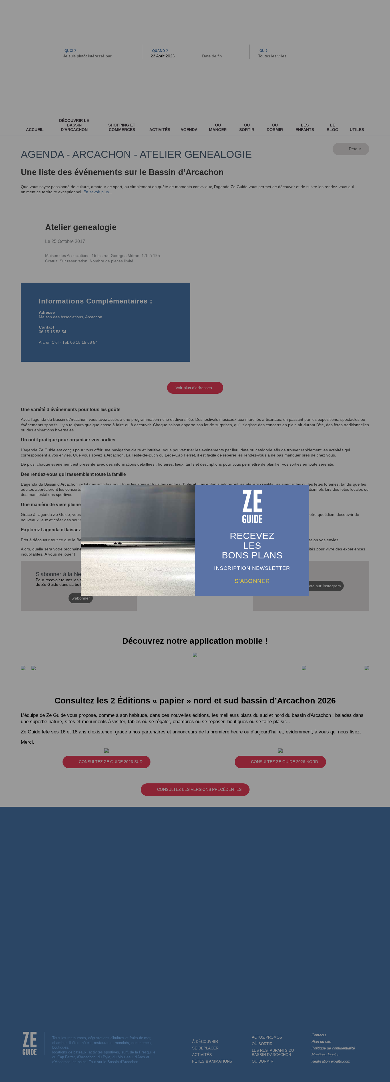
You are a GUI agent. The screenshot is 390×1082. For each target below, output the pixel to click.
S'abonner (252, 581)
